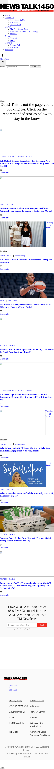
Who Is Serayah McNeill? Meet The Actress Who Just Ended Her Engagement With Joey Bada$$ (25, 449)
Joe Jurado (12, 345)
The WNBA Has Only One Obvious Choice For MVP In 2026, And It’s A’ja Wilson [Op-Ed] (25, 305)
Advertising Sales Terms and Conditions (40, 733)
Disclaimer (14, 22)
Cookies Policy (37, 701)
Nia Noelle (10, 489)
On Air (8, 27)
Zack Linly (29, 157)
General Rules (15, 45)
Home (7, 15)
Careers (33, 717)
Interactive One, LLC (30, 747)
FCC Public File (16, 723)
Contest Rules (15, 24)
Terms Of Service (37, 712)
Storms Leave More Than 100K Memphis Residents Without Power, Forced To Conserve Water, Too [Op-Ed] (26, 209)
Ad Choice (35, 706)
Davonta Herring (20, 256)
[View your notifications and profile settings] (2, 55)
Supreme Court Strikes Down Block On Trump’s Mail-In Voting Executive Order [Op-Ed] (26, 539)
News (7, 36)
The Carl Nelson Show (19, 29)
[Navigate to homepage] (27, 8)
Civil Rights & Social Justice (12, 157)
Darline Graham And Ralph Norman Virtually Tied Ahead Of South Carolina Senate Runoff (26, 350)
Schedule (13, 34)
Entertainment (6, 256)
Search (2, 67)
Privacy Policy (15, 701)
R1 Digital (13, 732)
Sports (3, 301)
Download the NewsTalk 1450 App (24, 31)
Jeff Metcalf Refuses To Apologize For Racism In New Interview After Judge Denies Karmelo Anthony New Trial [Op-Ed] (27, 163)
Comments (4, 173)
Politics (3, 345)
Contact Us (9, 18)
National (13, 38)
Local (12, 40)
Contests (8, 43)
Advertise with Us (17, 20)
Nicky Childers (12, 301)
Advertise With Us (17, 712)
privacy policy (27, 629)
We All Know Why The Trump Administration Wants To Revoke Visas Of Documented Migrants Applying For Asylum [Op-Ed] (25, 585)
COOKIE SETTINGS (18, 706)
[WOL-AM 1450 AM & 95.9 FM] (15, 679)
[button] (27, 101)
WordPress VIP (24, 753)
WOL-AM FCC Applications (36, 724)
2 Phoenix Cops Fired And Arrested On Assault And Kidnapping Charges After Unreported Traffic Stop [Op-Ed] (26, 397)
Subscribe (9, 50)
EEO (11, 717)
